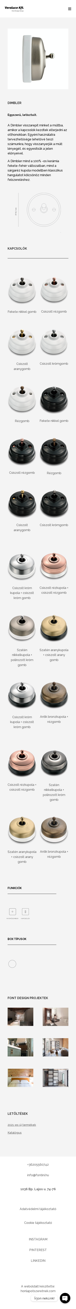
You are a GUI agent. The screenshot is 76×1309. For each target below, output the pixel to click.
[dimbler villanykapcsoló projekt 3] (20, 1055)
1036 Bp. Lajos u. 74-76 (38, 1189)
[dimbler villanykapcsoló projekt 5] (20, 1086)
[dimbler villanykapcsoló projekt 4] (55, 1055)
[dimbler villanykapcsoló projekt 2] (55, 1025)
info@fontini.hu (38, 1175)
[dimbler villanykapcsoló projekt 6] (55, 1086)
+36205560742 (38, 1164)
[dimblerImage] (38, 88)
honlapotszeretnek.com (38, 1291)
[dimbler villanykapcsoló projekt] (20, 1025)
